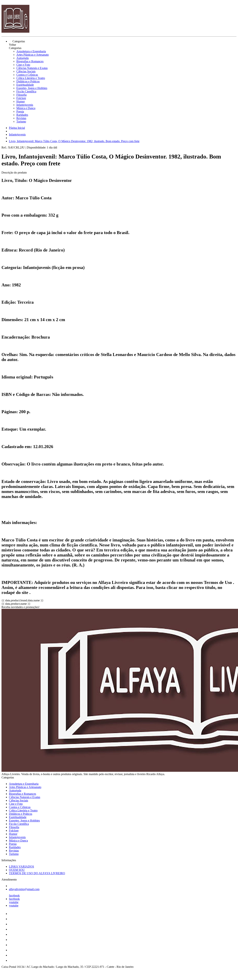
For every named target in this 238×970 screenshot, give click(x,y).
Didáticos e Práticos (28, 81)
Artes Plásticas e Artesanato (32, 54)
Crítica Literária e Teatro (30, 78)
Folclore (21, 98)
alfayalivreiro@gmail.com (24, 889)
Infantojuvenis (24, 104)
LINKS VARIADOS (21, 866)
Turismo (21, 121)
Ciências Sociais (26, 71)
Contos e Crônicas (27, 74)
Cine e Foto (23, 64)
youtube (13, 902)
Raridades (22, 114)
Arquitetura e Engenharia (31, 51)
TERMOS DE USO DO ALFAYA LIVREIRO (37, 873)
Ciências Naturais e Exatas (32, 68)
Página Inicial (17, 127)
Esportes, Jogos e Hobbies (31, 88)
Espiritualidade (25, 84)
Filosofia (21, 94)
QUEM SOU (17, 869)
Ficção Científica (26, 91)
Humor (20, 101)
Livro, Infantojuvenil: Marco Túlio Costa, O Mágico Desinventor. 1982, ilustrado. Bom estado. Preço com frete (74, 141)
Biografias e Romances (30, 61)
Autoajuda (22, 58)
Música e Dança (25, 108)
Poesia (20, 111)
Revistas (21, 118)
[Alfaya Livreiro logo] (15, 31)
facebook (14, 895)
